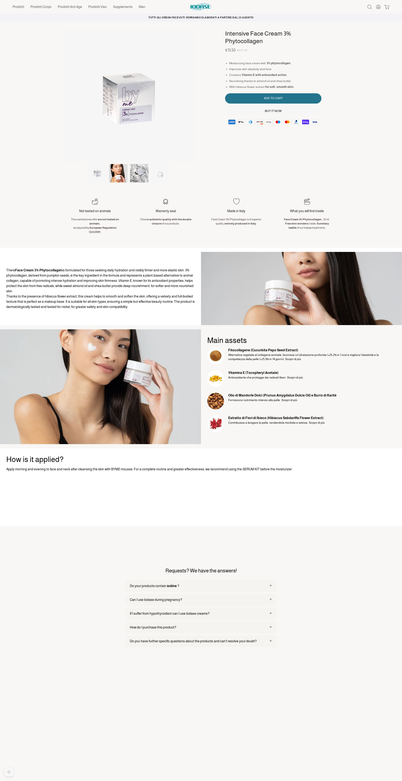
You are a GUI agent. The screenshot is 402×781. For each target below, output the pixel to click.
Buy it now (273, 111)
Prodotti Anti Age (146, 731)
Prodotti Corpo (144, 724)
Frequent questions (219, 731)
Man (137, 752)
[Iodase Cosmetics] (201, 6)
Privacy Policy (286, 717)
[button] (18, 7)
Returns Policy (286, 738)
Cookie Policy (286, 724)
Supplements (143, 745)
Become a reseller (218, 738)
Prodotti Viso (143, 738)
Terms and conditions (292, 731)
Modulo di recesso (218, 717)
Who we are (213, 724)
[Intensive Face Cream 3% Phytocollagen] (97, 173)
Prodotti (140, 717)
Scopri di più (293, 359)
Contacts (212, 745)
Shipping (282, 745)
